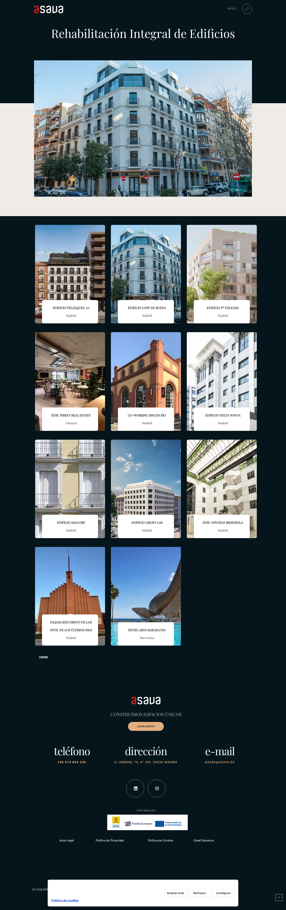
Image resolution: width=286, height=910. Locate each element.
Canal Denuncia (204, 840)
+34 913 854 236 (72, 762)
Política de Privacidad (110, 840)
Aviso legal (66, 840)
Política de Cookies (160, 840)
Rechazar (199, 893)
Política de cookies (65, 900)
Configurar (223, 893)
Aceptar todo (175, 893)
